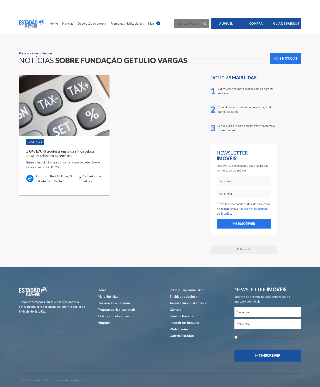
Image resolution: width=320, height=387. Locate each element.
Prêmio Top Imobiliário (186, 290)
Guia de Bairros (181, 316)
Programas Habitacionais (127, 23)
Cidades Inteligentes (114, 316)
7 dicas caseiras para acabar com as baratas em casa (245, 91)
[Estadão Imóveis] (31, 23)
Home (54, 23)
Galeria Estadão (182, 336)
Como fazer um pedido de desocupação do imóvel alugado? (245, 109)
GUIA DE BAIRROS (286, 23)
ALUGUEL (226, 23)
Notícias (67, 23)
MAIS (285, 58)
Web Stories (179, 329)
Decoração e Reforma (114, 303)
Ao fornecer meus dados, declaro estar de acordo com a (243, 208)
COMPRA (256, 23)
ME (268, 355)
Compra (175, 309)
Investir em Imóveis (184, 323)
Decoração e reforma (92, 23)
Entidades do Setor (184, 296)
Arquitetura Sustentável (188, 303)
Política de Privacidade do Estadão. (265, 342)
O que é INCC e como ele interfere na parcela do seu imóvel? (246, 128)
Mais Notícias (108, 296)
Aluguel (104, 323)
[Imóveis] (33, 291)
